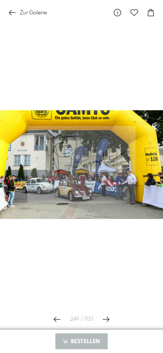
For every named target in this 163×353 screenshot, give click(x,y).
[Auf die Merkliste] (134, 13)
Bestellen (84, 341)
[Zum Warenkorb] (150, 13)
